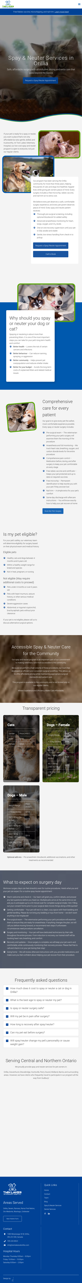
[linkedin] (49, 1213)
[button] (41, 990)
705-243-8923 (12, 1241)
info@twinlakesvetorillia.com (18, 1245)
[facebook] (45, 1213)
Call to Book (51, 254)
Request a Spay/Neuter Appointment (40, 80)
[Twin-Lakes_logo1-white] (12, 1184)
